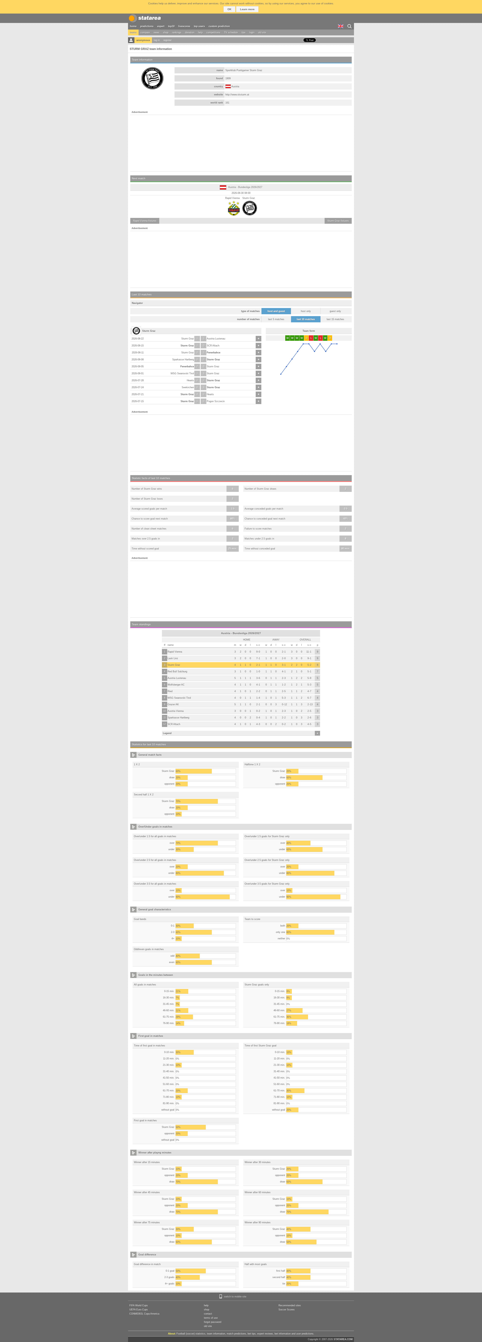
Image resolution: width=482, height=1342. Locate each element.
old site (262, 32)
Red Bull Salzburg (177, 671)
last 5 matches (276, 319)
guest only (335, 311)
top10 (171, 26)
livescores (184, 26)
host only (306, 311)
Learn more (247, 9)
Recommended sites (289, 1305)
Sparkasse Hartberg (183, 359)
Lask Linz (173, 658)
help (200, 32)
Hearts (190, 380)
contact (208, 1313)
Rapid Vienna (175, 651)
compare (145, 32)
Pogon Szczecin (216, 401)
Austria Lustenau (216, 338)
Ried (170, 691)
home (133, 26)
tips (244, 32)
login (251, 32)
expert (160, 26)
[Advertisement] (241, 143)
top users (199, 26)
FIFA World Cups (138, 1305)
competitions (213, 32)
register (167, 40)
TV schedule (231, 32)
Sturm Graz (187, 338)
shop (165, 32)
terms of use (211, 1317)
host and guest (276, 311)
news (156, 32)
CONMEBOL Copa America (144, 1313)
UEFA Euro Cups (138, 1309)
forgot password (212, 1322)
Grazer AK (173, 704)
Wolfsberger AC (176, 684)
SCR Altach (213, 345)
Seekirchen (188, 387)
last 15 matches (335, 319)
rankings (176, 32)
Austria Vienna (176, 711)
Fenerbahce (213, 352)
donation (189, 32)
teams (133, 32)
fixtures (144, 220)
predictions (146, 26)
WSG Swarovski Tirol (182, 373)
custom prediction (219, 26)
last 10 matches (306, 319)
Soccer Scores (286, 1309)
